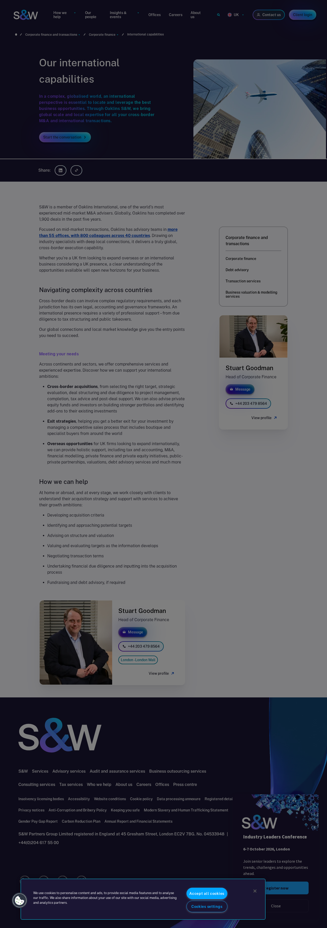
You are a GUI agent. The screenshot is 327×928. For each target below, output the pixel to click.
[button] (19, 900)
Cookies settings (207, 906)
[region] (143, 899)
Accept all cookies (206, 893)
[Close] (255, 891)
